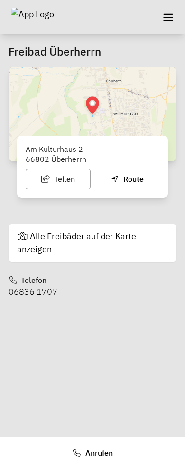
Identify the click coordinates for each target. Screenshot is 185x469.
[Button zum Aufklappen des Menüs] (168, 17)
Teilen (63, 179)
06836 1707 (33, 291)
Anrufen (98, 453)
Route (132, 179)
